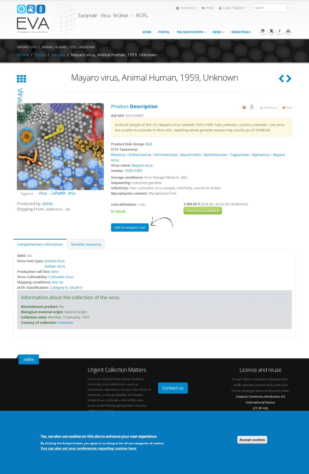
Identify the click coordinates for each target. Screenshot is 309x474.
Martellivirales (215, 154)
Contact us (173, 388)
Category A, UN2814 (66, 287)
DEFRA (47, 203)
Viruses (58, 54)
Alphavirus (261, 154)
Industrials (241, 32)
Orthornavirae (139, 154)
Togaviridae (239, 154)
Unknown (65, 322)
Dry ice (57, 282)
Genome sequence (86, 244)
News (217, 32)
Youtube (288, 31)
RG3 (289, 108)
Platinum (270, 108)
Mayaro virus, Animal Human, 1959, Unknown (114, 54)
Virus (42, 193)
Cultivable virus (63, 193)
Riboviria (118, 154)
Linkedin (263, 31)
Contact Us (188, 8)
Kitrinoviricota (165, 154)
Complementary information (40, 244)
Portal (164, 32)
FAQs (210, 8)
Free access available (202, 210)
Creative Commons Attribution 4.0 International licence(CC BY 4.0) (260, 402)
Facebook (279, 31)
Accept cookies (252, 440)
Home (146, 32)
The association (189, 32)
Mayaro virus (142, 165)
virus (21, 95)
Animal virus (54, 261)
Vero (54, 271)
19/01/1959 (133, 170)
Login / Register (234, 8)
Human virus (54, 266)
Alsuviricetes (190, 154)
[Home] (46, 19)
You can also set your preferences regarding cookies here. (89, 448)
